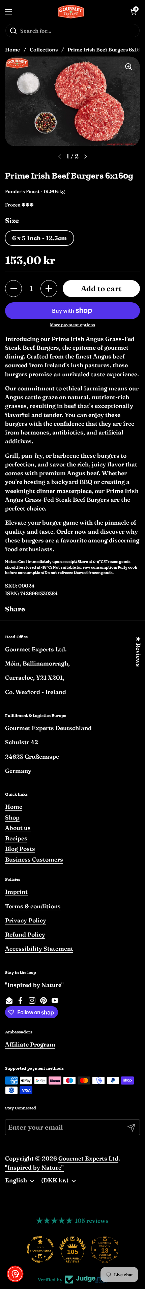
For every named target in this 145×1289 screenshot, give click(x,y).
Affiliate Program (30, 1044)
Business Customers (34, 859)
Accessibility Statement (39, 948)
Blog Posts (20, 848)
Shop (12, 817)
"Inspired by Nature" (34, 1167)
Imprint (16, 891)
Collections (44, 49)
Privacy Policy (25, 920)
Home (12, 49)
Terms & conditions (33, 906)
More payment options (72, 324)
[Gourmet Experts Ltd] (71, 11)
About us (18, 827)
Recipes (16, 838)
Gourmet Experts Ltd (88, 1158)
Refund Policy (25, 934)
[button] (13, 288)
